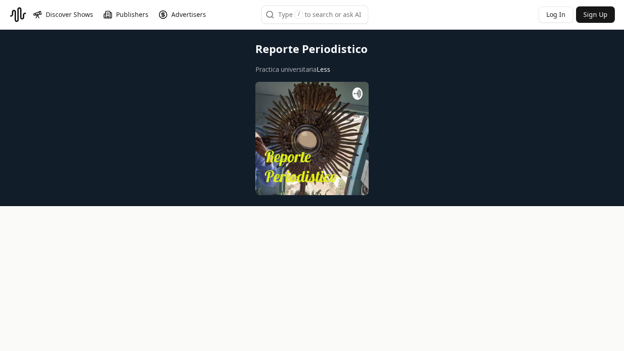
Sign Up (595, 14)
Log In (556, 14)
